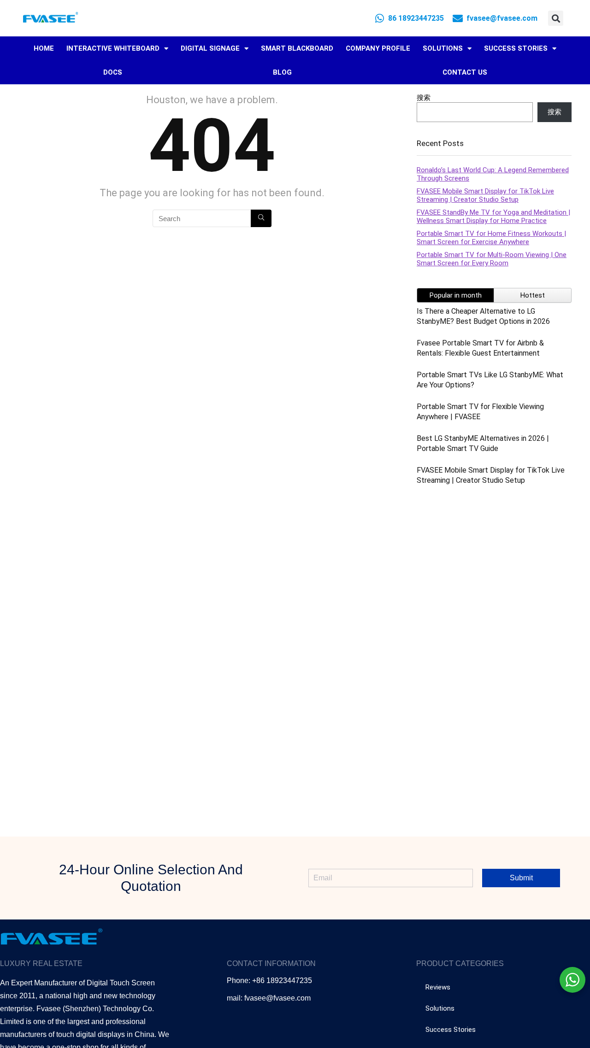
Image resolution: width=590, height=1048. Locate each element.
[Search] (261, 218)
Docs (112, 72)
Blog (282, 72)
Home (44, 48)
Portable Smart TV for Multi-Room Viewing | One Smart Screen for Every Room (491, 259)
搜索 (424, 98)
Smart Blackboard (297, 48)
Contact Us (464, 72)
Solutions (443, 48)
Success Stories (516, 48)
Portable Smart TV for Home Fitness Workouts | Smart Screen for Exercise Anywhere (491, 237)
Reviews (437, 987)
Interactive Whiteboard (112, 48)
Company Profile (378, 48)
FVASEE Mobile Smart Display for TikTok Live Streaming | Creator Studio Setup (485, 195)
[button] (555, 18)
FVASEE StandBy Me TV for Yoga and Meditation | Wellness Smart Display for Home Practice (493, 216)
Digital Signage (210, 48)
